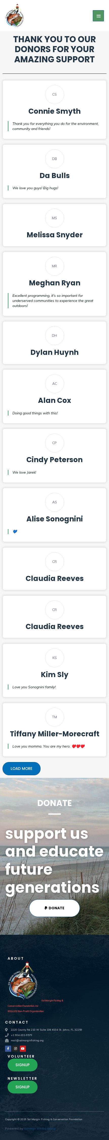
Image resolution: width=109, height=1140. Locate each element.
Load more (21, 768)
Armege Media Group (40, 1128)
